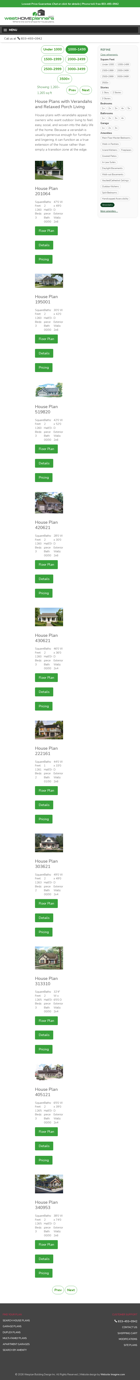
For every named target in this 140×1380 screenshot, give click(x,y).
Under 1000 (52, 49)
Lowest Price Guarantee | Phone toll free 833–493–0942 (70, 4)
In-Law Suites (109, 162)
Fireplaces (126, 150)
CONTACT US (129, 1327)
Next (86, 90)
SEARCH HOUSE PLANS (16, 1320)
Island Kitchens (109, 150)
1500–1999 (52, 59)
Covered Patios (109, 156)
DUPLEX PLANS (12, 1332)
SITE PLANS (130, 1345)
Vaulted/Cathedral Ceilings (115, 180)
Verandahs (108, 204)
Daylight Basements (112, 168)
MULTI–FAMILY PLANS (15, 1338)
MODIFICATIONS (128, 1339)
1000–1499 (77, 49)
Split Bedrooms (109, 192)
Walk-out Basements (112, 174)
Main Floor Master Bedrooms (116, 137)
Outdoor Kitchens (110, 186)
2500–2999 (52, 69)
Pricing (44, 259)
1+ (103, 108)
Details (44, 245)
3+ (116, 108)
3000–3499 (76, 69)
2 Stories (117, 92)
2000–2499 (76, 59)
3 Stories (106, 98)
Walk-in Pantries (110, 144)
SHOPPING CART (127, 1333)
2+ (109, 108)
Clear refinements (109, 54)
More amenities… (109, 211)
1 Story (105, 92)
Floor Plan (46, 231)
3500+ (65, 79)
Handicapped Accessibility (115, 198)
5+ (129, 108)
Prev (72, 90)
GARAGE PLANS (12, 1326)
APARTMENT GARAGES (16, 1344)
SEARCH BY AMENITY (15, 1350)
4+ (122, 108)
